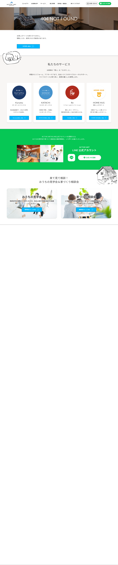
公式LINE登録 (106, 3)
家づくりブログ (75, 3)
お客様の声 (34, 3)
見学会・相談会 (62, 3)
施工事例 (52, 3)
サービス (43, 3)
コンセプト (25, 3)
